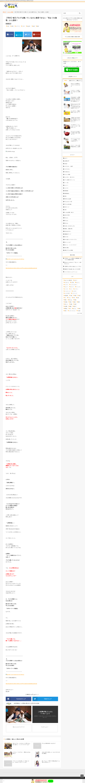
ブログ (23, 26)
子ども (69, 297)
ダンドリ (72, 286)
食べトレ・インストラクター (70, 244)
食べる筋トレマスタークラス (70, 239)
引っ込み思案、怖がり (69, 212)
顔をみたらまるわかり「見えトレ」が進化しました (72, 263)
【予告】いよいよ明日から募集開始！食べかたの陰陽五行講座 (72, 259)
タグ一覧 (80, 313)
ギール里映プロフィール (69, 179)
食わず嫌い (66, 247)
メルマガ (66, 188)
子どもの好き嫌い (68, 204)
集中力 (75, 306)
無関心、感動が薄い (68, 228)
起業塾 (66, 306)
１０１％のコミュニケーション (70, 271)
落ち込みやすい (67, 231)
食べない (74, 308)
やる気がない (67, 171)
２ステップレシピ (72, 310)
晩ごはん (66, 220)
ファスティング (67, 291)
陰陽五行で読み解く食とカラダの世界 (72, 269)
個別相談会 (66, 193)
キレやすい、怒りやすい (69, 177)
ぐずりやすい (67, 169)
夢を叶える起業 (67, 198)
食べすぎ (66, 236)
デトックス (78, 286)
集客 (38, 26)
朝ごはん (66, 223)
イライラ (66, 284)
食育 (65, 310)
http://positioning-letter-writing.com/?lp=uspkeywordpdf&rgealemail (21, 268)
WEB (12, 26)
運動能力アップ (67, 234)
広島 (78, 297)
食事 (79, 308)
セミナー (66, 185)
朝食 (75, 299)
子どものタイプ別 (68, 201)
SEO (8, 26)
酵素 (70, 306)
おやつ (65, 158)
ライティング (74, 293)
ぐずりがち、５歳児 (68, 166)
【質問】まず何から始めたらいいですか (72, 266)
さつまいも (67, 282)
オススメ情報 (10, 12)
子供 (74, 297)
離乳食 (66, 308)
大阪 (79, 295)
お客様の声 (66, 160)
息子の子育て (67, 215)
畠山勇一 (28, 26)
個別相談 (66, 190)
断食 (65, 299)
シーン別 (66, 182)
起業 (34, 26)
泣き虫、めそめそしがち (69, 225)
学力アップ (66, 207)
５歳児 (79, 310)
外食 (65, 196)
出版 (71, 295)
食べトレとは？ (67, 242)
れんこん (77, 282)
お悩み (65, 163)
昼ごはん (66, 217)
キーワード (18, 26)
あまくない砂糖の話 (68, 280)
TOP (5, 12)
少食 (65, 209)
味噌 (75, 295)
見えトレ (66, 304)
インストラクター (74, 284)
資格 (71, 304)
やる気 (72, 282)
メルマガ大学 (67, 293)
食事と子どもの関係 (68, 250)
